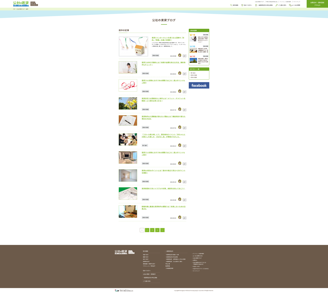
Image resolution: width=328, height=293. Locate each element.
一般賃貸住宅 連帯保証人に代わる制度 (175, 259)
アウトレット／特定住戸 (149, 266)
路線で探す (146, 257)
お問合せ (195, 260)
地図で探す (146, 254)
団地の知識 (194, 75)
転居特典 (167, 266)
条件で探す (146, 259)
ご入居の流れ (282, 5)
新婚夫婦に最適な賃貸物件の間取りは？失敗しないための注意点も (164, 207)
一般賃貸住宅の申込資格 (265, 5)
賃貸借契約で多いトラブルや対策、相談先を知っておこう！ (163, 188)
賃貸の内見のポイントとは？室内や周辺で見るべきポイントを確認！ (164, 171)
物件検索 (235, 5)
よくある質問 (296, 5)
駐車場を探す (146, 261)
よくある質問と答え (198, 256)
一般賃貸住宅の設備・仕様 (172, 254)
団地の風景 (194, 77)
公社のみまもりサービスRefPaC (201, 268)
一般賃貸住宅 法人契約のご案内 (173, 261)
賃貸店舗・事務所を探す (149, 264)
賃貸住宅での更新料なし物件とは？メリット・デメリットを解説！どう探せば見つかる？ (164, 99)
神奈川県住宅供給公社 (271, 1)
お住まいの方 (196, 266)
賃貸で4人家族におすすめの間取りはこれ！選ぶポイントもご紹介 (163, 81)
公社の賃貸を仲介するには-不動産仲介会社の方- (199, 263)
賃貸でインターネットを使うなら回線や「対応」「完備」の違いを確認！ (168, 38)
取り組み (193, 73)
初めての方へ (248, 5)
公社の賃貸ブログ (259, 1)
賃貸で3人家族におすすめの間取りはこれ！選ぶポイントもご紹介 (163, 153)
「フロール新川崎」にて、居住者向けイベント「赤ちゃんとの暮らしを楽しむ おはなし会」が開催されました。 (163, 135)
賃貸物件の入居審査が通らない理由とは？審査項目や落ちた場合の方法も (164, 117)
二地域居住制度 (169, 268)
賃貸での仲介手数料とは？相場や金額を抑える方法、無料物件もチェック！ (163, 63)
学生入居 (167, 264)
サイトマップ (296, 1)
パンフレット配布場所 (285, 1)
